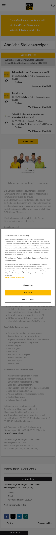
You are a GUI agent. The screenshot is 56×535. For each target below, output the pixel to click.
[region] (28, 267)
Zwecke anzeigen (28, 299)
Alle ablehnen (28, 285)
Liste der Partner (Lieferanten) (14, 278)
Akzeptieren (28, 292)
